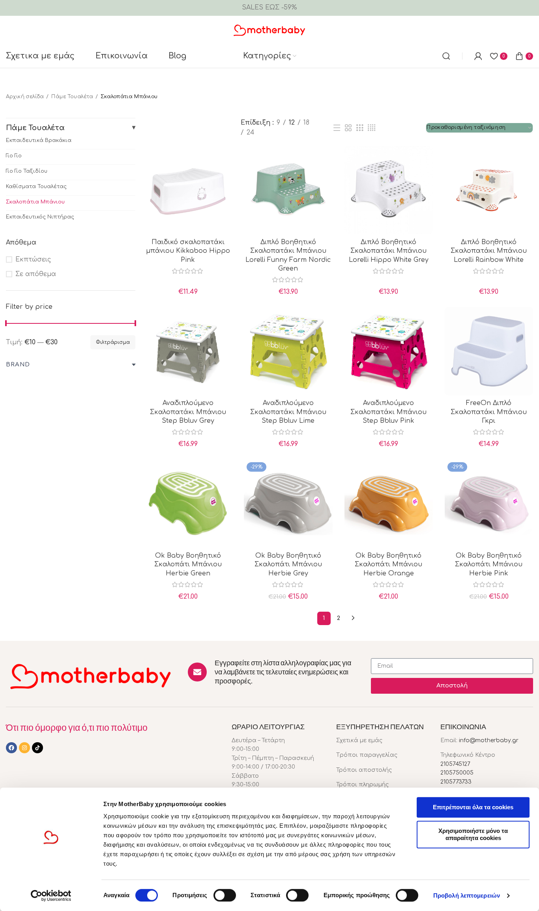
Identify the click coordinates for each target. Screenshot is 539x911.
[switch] (224, 895)
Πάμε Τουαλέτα (72, 96)
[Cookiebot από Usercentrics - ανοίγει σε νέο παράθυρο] (51, 896)
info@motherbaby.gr (488, 740)
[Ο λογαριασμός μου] (478, 56)
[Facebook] (11, 747)
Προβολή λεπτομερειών (466, 895)
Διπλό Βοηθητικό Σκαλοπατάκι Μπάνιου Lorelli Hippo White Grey (389, 251)
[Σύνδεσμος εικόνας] (91, 675)
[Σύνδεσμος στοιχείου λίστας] (382, 740)
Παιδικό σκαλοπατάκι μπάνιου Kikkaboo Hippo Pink (188, 251)
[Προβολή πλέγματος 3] (359, 128)
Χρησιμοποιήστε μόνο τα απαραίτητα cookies (473, 834)
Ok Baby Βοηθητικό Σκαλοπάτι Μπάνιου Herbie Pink (488, 564)
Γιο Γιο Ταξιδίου (26, 171)
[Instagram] (24, 747)
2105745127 (455, 764)
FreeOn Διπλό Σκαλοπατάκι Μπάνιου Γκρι (489, 411)
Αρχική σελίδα (25, 96)
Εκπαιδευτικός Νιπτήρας (40, 217)
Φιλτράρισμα (113, 342)
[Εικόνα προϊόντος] (188, 190)
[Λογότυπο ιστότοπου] (270, 29)
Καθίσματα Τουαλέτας (36, 186)
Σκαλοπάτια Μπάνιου (35, 202)
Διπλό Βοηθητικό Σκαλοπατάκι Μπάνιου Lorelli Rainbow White (489, 251)
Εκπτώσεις (33, 259)
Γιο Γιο (14, 156)
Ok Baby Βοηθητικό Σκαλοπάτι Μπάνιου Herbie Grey (288, 564)
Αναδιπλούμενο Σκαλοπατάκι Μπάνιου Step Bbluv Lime (288, 411)
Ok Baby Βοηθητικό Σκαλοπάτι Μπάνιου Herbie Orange (388, 564)
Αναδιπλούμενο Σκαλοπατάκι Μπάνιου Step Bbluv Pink (388, 411)
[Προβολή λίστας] (337, 128)
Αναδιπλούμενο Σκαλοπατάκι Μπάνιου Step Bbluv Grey (188, 411)
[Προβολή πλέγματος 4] (371, 128)
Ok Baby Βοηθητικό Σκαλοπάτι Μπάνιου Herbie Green (188, 564)
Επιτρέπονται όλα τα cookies (473, 807)
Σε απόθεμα (35, 274)
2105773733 (456, 782)
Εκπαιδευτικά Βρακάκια (38, 140)
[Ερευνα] (446, 56)
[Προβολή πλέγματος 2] (348, 128)
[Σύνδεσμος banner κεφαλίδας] (269, 8)
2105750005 (456, 773)
